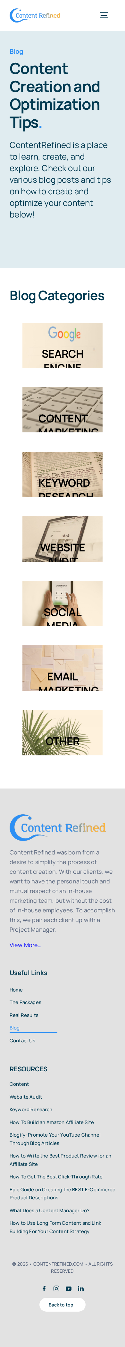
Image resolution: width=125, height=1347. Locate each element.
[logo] (35, 11)
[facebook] (44, 1288)
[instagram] (56, 1288)
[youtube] (68, 1288)
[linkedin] (81, 1288)
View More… (26, 945)
